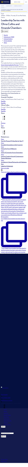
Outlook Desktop (8, 39)
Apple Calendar (8, 40)
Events (3, 7)
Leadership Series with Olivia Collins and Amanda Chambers (12, 10)
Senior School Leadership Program (10, 65)
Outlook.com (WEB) (9, 37)
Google (6, 35)
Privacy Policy (4, 459)
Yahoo (5, 42)
